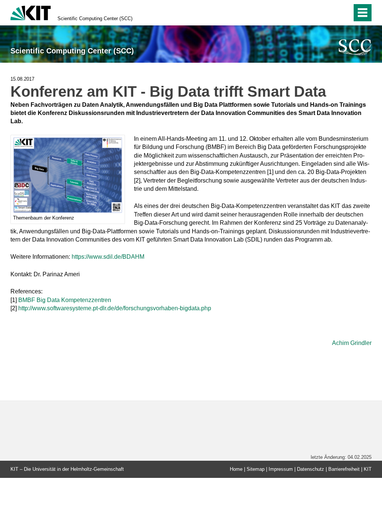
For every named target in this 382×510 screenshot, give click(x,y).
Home (236, 469)
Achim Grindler (352, 343)
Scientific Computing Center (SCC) (94, 18)
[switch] (330, 13)
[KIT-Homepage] (30, 12)
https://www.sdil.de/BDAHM (109, 257)
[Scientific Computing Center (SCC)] (355, 47)
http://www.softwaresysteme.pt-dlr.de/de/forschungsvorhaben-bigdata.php (114, 308)
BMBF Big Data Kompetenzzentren (64, 300)
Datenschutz (310, 469)
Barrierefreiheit (344, 469)
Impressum (281, 469)
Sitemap (255, 469)
